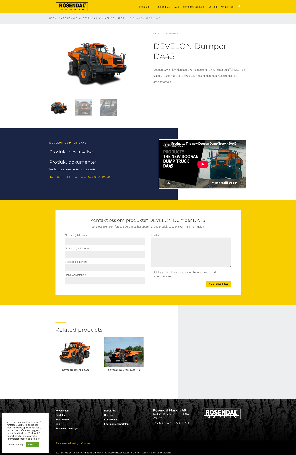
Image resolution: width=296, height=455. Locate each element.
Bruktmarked (163, 6)
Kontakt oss (227, 6)
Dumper (119, 18)
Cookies (85, 443)
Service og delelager (193, 6)
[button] (239, 9)
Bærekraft (110, 410)
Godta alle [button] (32, 444)
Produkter (144, 6)
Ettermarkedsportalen (116, 424)
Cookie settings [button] (16, 444)
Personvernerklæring (67, 443)
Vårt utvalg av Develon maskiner (85, 18)
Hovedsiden (62, 410)
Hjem (53, 18)
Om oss (212, 6)
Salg (176, 6)
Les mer (35, 438)
